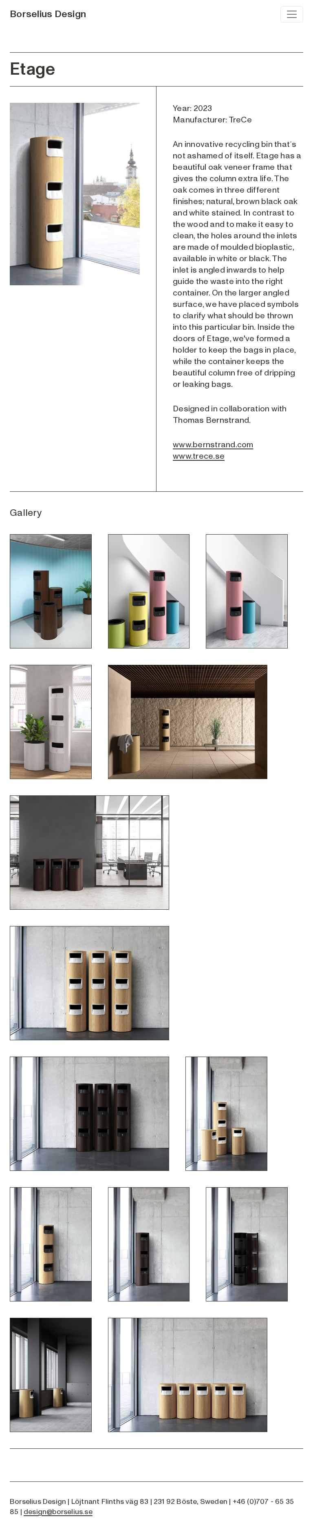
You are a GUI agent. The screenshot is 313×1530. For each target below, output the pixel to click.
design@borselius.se (58, 1512)
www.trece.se (199, 456)
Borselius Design (48, 14)
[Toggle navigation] (291, 14)
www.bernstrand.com (213, 445)
